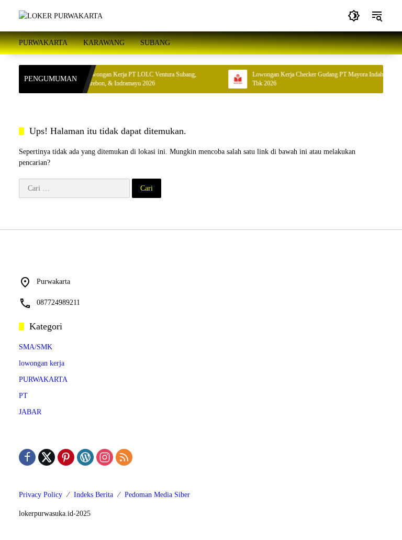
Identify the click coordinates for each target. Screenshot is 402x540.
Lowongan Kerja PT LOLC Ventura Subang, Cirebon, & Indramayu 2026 (136, 79)
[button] (354, 15)
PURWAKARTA (43, 379)
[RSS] (124, 457)
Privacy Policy (40, 495)
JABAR (30, 412)
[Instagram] (104, 457)
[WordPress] (85, 457)
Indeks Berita (93, 495)
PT (23, 396)
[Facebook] (27, 457)
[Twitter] (46, 457)
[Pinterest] (66, 457)
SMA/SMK (35, 347)
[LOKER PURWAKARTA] (61, 15)
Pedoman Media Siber (157, 495)
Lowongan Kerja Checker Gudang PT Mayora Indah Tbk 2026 (313, 79)
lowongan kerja (41, 363)
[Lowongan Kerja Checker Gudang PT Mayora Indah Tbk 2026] (233, 79)
